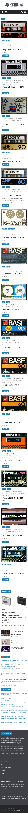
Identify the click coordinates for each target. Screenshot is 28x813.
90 (11, 82)
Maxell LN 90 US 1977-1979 (12, 460)
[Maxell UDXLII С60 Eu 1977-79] (14, 478)
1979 (7, 45)
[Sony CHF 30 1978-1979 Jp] (14, 29)
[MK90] (2, 12)
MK (8, 228)
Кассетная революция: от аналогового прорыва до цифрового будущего (17, 633)
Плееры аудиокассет (6, 767)
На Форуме (6, 657)
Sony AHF (17, 193)
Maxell (4, 78)
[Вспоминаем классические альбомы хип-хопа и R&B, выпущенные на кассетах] (5, 650)
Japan (12, 45)
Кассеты (8, 40)
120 (4, 306)
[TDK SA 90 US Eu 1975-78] (14, 516)
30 (9, 45)
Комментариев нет (19, 80)
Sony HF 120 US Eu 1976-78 (12, 309)
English (2, 773)
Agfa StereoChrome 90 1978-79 (13, 126)
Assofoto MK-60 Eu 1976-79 (13, 237)
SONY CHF (5, 46)
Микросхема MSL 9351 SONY (7, 668)
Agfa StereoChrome (17, 120)
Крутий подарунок (5, 666)
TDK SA (3, 533)
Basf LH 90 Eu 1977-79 (11, 385)
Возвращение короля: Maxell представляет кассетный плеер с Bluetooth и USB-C (14, 616)
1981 (12, 157)
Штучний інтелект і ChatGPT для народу (10, 673)
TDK (3, 526)
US (12, 84)
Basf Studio (12, 271)
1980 (10, 157)
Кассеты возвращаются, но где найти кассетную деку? (14, 710)
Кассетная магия (15, 640)
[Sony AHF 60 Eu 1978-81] (14, 176)
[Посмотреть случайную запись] (25, 12)
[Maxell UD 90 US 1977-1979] (14, 68)
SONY (4, 40)
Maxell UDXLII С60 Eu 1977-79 (13, 498)
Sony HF (21, 306)
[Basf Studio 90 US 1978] (14, 327)
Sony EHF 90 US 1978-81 (11, 161)
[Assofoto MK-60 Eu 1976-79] (14, 217)
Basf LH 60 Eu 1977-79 (11, 422)
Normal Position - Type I (17, 45)
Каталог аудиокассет (6, 764)
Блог (4, 609)
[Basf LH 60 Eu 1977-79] (14, 403)
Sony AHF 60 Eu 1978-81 (11, 196)
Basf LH (17, 380)
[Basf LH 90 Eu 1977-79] (14, 365)
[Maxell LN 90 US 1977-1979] (14, 441)
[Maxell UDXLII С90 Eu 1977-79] (14, 554)
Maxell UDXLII (5, 495)
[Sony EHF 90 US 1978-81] (14, 142)
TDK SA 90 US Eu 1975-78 (12, 535)
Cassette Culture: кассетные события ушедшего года (13, 722)
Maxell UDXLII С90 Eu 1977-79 (13, 573)
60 (14, 191)
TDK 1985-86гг (4, 685)
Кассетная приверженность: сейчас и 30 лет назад (13, 716)
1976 (4, 233)
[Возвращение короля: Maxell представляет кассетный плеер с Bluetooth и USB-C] (14, 600)
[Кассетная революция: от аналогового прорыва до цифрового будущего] (5, 634)
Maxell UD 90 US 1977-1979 (13, 87)
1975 (4, 531)
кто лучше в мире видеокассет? (8, 664)
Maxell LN (15, 455)
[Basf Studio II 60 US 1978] (14, 256)
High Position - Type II (6, 122)
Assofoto (4, 228)
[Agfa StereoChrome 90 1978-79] (14, 105)
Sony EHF (7, 158)
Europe (17, 191)
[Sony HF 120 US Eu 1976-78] (14, 292)
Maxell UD (18, 82)
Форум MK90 (4, 761)
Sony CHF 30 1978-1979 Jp (12, 49)
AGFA (4, 115)
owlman (5, 269)
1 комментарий (18, 43)
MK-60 (3, 234)
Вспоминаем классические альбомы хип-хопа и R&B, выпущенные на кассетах (17, 648)
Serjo (5, 43)
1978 (4, 45)
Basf (3, 266)
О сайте (3, 770)
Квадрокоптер (4, 671)
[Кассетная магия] (5, 642)
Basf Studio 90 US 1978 (11, 347)
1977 (4, 82)
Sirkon (5, 118)
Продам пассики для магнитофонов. (9, 677)
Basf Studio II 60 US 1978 (12, 274)
